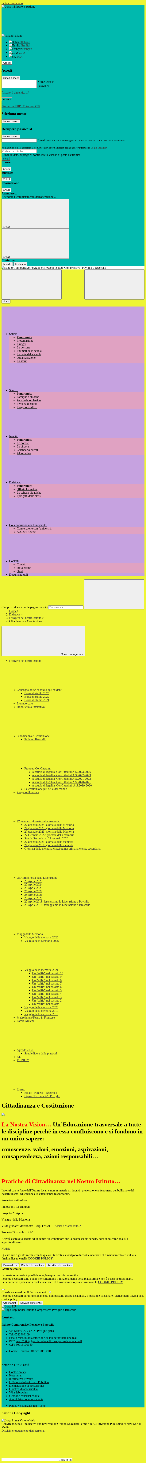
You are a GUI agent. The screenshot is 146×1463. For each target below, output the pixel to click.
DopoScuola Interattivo (31, 706)
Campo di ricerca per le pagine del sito (25, 607)
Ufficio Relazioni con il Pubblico (29, 1382)
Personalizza (10, 1265)
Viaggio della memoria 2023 (41, 1007)
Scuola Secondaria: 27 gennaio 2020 (46, 838)
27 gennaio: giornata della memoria (38, 821)
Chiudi (6, 169)
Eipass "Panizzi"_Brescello (40, 1092)
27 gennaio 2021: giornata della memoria (48, 841)
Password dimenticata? (15, 92)
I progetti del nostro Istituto (25, 617)
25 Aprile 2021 (33, 894)
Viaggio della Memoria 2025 (41, 940)
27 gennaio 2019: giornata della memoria (48, 845)
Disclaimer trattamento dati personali (23, 1430)
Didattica (14, 614)
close (6, 301)
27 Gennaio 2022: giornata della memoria (49, 835)
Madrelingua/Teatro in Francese (36, 1017)
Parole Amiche (25, 1021)
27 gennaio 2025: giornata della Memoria (49, 824)
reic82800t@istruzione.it (47, 1337)
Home (13, 611)
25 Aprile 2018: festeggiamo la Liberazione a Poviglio (56, 901)
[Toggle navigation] (32, 284)
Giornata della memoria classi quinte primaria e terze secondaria (62, 848)
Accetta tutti (60, 1265)
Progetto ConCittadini (37, 768)
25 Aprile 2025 (33, 881)
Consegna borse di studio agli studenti (40, 689)
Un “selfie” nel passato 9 (47, 976)
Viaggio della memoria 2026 (41, 937)
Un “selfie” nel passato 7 (47, 983)
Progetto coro (25, 703)
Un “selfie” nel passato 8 (47, 980)
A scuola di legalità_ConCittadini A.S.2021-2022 (61, 778)
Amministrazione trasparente (26, 1399)
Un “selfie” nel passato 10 (47, 973)
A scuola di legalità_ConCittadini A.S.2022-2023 (61, 775)
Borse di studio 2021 (36, 700)
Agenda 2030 (25, 1050)
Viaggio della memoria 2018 (41, 1014)
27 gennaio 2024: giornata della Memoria (49, 828)
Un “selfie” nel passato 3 (47, 997)
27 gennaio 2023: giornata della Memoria (49, 831)
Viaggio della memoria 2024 (41, 969)
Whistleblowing (18, 1392)
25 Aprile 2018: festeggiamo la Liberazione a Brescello (57, 904)
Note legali (15, 1375)
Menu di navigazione (71, 654)
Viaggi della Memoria (30, 934)
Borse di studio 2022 (36, 696)
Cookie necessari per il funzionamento (25, 1292)
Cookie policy (17, 1372)
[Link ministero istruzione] (18, 6)
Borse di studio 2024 (36, 693)
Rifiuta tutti (32, 1265)
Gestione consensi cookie (24, 1395)
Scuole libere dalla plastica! (40, 1053)
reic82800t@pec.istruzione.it (49, 1341)
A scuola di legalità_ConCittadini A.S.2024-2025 (61, 771)
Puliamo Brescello (35, 739)
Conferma (20, 264)
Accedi (7, 62)
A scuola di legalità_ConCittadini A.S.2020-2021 (61, 782)
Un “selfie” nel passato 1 (47, 1004)
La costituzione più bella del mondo (45, 788)
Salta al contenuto (12, 3)
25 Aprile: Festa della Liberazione (37, 877)
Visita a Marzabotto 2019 (70, 1226)
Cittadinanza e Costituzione (33, 736)
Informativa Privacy (21, 1378)
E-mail (41, 140)
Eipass (21, 1089)
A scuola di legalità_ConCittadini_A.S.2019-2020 (62, 785)
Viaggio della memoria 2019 (41, 1010)
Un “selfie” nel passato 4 (47, 993)
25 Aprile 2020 (33, 898)
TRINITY (23, 1060)
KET (20, 1056)
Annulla (7, 264)
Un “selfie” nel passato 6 (47, 986)
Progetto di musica (28, 792)
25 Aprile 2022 (33, 891)
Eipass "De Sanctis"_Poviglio (42, 1096)
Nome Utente (45, 81)
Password (43, 85)
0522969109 (22, 1334)
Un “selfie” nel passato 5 (47, 990)
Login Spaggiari (99, 147)
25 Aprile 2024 (33, 884)
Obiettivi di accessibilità (23, 1389)
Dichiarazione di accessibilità (26, 1385)
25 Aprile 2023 (33, 887)
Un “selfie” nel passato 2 (47, 1000)
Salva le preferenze (31, 1302)
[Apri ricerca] (114, 284)
